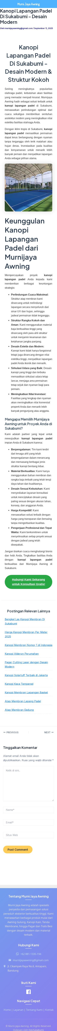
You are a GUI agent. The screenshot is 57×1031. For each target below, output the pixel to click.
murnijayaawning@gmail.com (31, 960)
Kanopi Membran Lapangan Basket (26, 692)
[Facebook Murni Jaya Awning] (28, 992)
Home (7, 1010)
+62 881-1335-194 (30, 954)
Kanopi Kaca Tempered (19, 683)
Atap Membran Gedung (19, 709)
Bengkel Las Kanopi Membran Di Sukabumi (25, 621)
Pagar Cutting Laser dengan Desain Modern (26, 664)
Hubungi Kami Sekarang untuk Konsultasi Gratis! (28, 582)
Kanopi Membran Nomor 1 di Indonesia (28, 645)
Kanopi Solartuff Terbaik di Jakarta (26, 675)
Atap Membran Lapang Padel (23, 701)
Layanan (18, 1010)
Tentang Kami (34, 1010)
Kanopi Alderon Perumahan (22, 653)
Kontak (49, 1010)
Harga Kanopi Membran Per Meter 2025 (26, 634)
